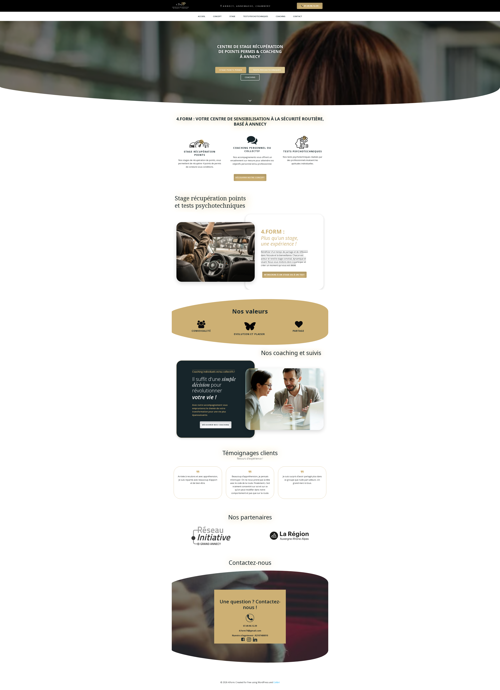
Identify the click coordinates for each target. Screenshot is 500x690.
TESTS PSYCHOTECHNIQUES (255, 16)
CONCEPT (217, 16)
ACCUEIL (201, 16)
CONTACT (297, 16)
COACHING (280, 16)
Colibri (276, 682)
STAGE (232, 16)
